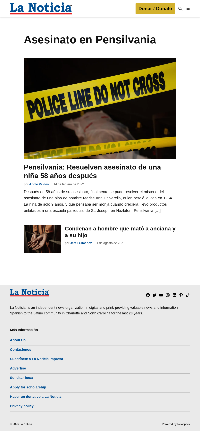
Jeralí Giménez (81, 243)
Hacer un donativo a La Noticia (35, 397)
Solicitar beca (21, 378)
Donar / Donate (155, 8)
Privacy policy (22, 406)
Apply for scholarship (28, 387)
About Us (18, 340)
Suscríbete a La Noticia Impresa (36, 359)
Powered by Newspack (176, 424)
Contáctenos (20, 350)
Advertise (18, 368)
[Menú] (188, 8)
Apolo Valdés (39, 184)
